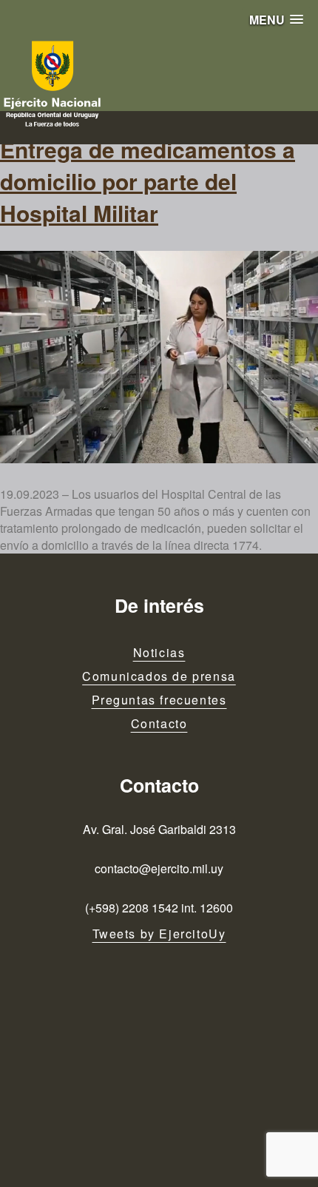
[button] (276, 19)
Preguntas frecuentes (159, 699)
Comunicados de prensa (159, 676)
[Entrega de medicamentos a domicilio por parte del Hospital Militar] (159, 357)
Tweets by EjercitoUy (159, 933)
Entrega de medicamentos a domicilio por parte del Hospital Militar (147, 181)
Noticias (159, 652)
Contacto (159, 723)
